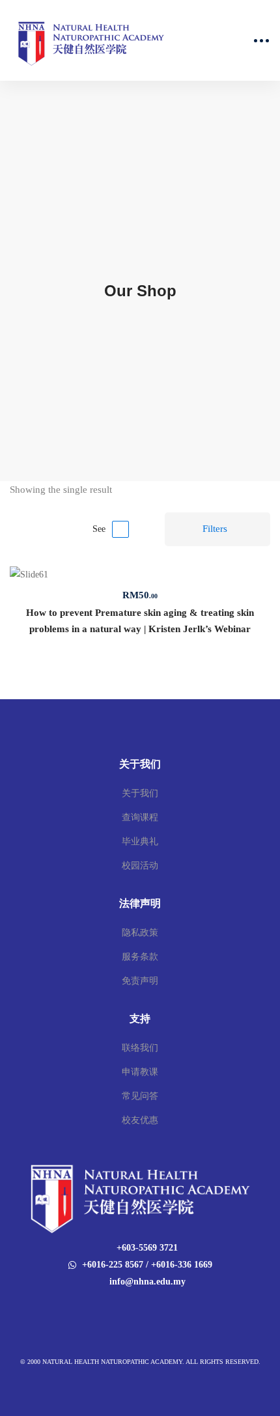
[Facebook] (131, 1308)
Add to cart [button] (140, 575)
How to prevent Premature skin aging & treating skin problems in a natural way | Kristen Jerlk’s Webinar (140, 620)
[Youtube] (148, 1308)
